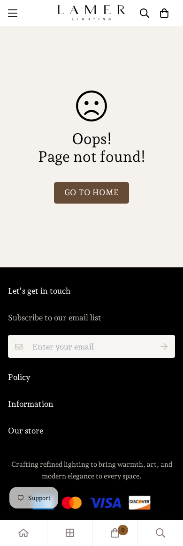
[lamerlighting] (91, 13)
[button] (164, 13)
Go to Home (91, 192)
